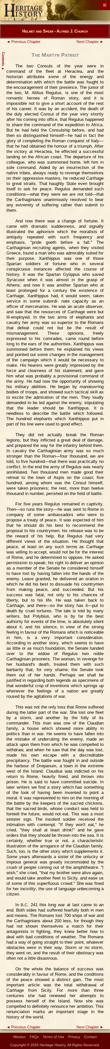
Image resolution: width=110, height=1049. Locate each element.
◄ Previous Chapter (23, 42)
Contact (90, 1037)
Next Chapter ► (90, 42)
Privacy (74, 1037)
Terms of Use (53, 1037)
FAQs (34, 1037)
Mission (19, 1037)
